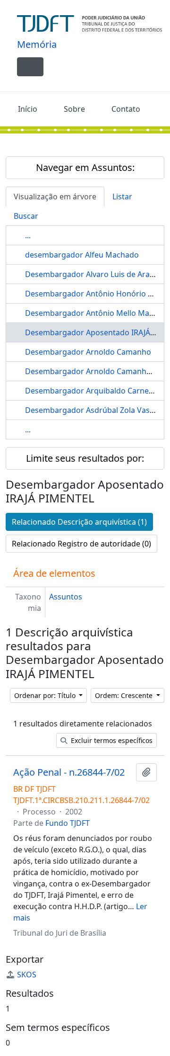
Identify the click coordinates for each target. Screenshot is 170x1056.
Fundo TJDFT (67, 823)
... (28, 235)
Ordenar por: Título (45, 695)
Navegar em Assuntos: (85, 167)
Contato (125, 109)
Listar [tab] (122, 196)
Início (27, 109)
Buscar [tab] (26, 216)
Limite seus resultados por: (85, 458)
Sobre (74, 109)
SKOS (26, 974)
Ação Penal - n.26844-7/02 (69, 772)
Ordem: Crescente (124, 695)
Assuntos (65, 596)
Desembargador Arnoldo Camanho (88, 352)
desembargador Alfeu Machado (82, 255)
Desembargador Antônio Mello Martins (95, 313)
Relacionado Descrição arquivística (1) (79, 522)
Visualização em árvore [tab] (55, 196)
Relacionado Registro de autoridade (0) (81, 543)
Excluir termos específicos (111, 740)
